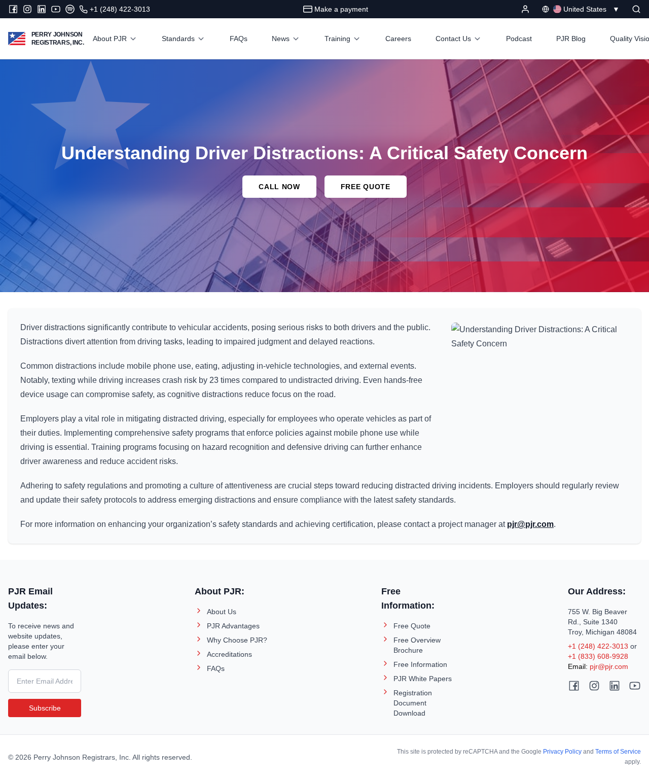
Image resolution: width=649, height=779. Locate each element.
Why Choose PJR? (237, 640)
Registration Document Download (412, 703)
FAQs (216, 668)
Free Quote (365, 187)
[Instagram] (27, 9)
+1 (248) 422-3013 (598, 646)
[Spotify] (70, 9)
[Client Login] (525, 9)
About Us (221, 612)
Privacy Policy (562, 751)
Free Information (420, 664)
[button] (636, 9)
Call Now (279, 187)
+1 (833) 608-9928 (598, 656)
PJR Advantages (233, 626)
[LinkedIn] (42, 9)
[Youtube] (56, 9)
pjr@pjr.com (609, 666)
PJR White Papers (422, 679)
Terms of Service (618, 751)
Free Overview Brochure (417, 645)
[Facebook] (13, 9)
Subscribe (45, 708)
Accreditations (229, 654)
